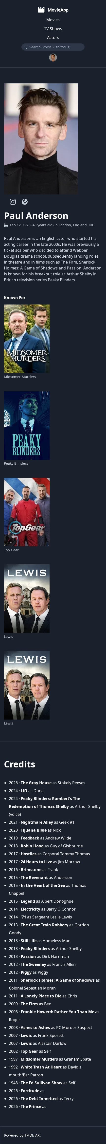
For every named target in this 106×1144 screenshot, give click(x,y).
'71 (23, 917)
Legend (28, 901)
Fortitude (30, 1090)
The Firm (29, 1004)
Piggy (26, 972)
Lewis (8, 636)
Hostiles (28, 854)
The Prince (31, 1106)
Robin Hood (32, 846)
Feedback (30, 838)
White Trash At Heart (41, 1067)
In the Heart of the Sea (43, 885)
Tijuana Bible (34, 830)
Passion (28, 956)
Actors (53, 37)
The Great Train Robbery (44, 925)
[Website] (25, 202)
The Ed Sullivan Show (41, 1083)
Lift (24, 790)
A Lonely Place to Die (41, 996)
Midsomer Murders (20, 376)
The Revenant (34, 877)
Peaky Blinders (16, 463)
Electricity (30, 909)
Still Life (28, 940)
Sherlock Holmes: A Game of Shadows (58, 980)
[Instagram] (13, 201)
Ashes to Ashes (35, 1027)
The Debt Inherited (39, 1098)
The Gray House (36, 782)
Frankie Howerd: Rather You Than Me (57, 1011)
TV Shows (53, 28)
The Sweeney (33, 964)
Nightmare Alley (37, 822)
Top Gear (11, 550)
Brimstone (31, 869)
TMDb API (32, 1135)
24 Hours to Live (36, 861)
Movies (53, 19)
